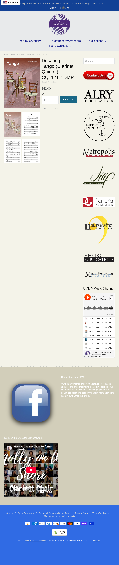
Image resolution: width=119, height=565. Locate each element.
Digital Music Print (49, 82)
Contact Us (49, 515)
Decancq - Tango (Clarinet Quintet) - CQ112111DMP (29, 54)
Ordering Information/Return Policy (55, 513)
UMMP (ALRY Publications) (35, 540)
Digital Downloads (26, 513)
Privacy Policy (81, 513)
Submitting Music (67, 515)
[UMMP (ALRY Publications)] (59, 33)
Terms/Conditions (100, 513)
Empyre (97, 540)
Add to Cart (68, 99)
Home (6, 54)
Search (9, 513)
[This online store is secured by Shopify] (59, 534)
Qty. (43, 94)
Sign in (53, 7)
